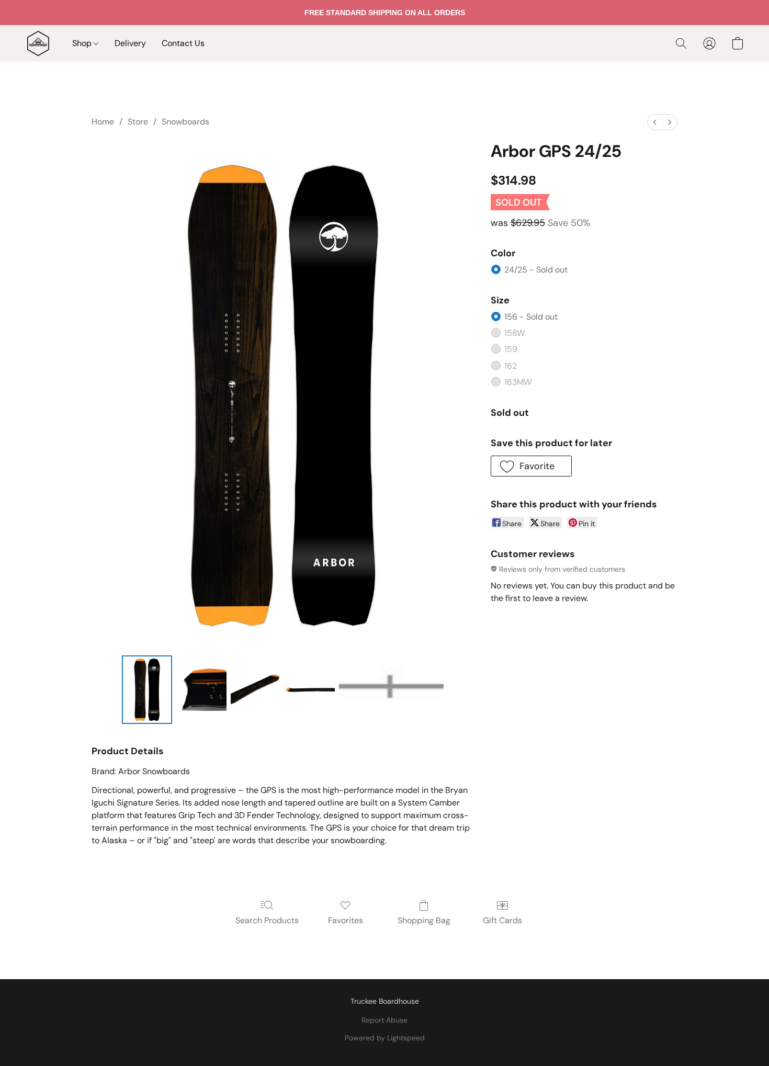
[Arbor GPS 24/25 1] (201, 689)
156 (531, 316)
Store (138, 121)
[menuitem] (655, 122)
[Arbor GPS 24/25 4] (391, 689)
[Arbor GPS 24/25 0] (147, 689)
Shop (83, 43)
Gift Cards (502, 920)
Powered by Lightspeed (385, 1037)
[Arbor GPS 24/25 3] (310, 689)
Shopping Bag (424, 920)
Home (103, 121)
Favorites (345, 920)
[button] (38, 43)
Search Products (267, 920)
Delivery (130, 43)
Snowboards (185, 121)
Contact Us (183, 43)
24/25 (536, 269)
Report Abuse (384, 1020)
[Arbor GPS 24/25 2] (256, 689)
